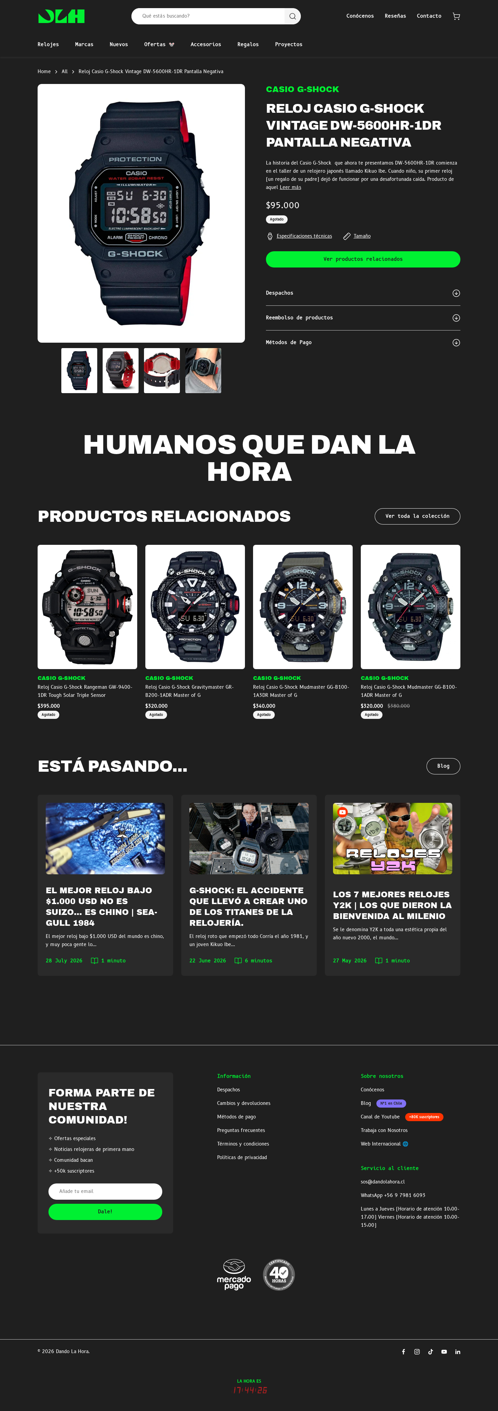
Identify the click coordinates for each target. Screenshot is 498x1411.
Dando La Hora (72, 1352)
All (65, 72)
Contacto (429, 16)
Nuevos (119, 45)
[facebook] (403, 1351)
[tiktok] (430, 1351)
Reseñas (395, 16)
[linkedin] (457, 1351)
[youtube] (444, 1351)
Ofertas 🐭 (159, 45)
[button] (456, 16)
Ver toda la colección (418, 516)
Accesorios (206, 45)
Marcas (84, 45)
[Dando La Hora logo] (61, 16)
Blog (443, 766)
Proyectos (289, 45)
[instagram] (417, 1351)
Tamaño (362, 236)
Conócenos (360, 16)
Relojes (48, 45)
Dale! (105, 1212)
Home (44, 72)
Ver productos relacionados (363, 259)
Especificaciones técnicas (304, 236)
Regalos (248, 45)
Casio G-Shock (302, 89)
